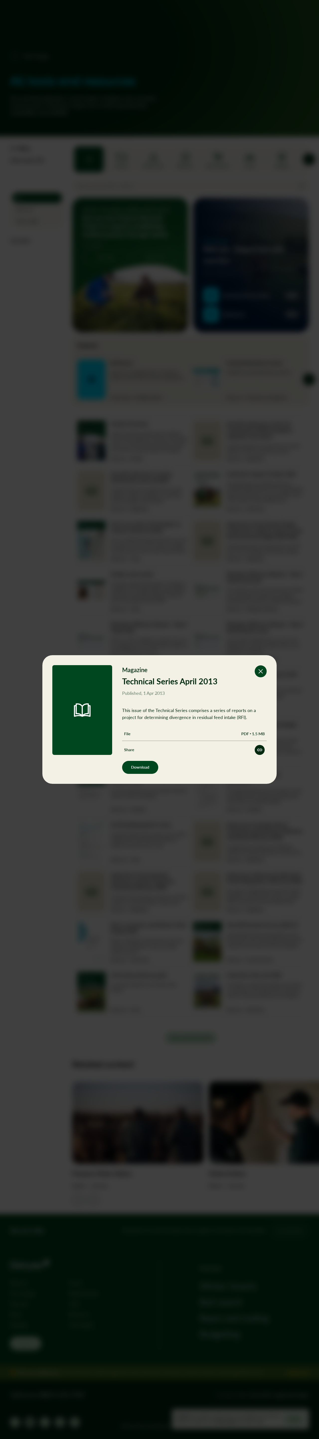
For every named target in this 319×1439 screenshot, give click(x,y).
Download (140, 767)
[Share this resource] (260, 750)
